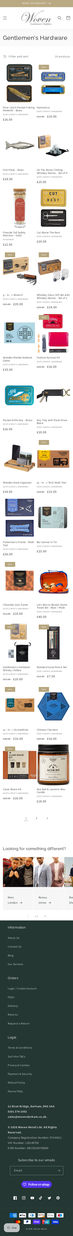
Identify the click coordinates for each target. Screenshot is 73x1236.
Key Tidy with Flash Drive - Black (53, 422)
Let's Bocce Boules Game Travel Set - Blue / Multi (52, 606)
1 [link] (26, 818)
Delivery (13, 1006)
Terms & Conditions (20, 1047)
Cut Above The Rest (48, 232)
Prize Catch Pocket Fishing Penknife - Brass (19, 109)
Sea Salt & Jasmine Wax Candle (51, 791)
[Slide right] (45, 916)
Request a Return (19, 1023)
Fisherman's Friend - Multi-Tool (19, 544)
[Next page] (47, 818)
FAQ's (11, 997)
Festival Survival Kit (48, 357)
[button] (5, 18)
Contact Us (15, 946)
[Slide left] (28, 916)
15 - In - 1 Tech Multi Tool (51, 482)
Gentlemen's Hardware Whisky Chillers (16, 669)
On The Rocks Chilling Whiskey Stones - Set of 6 (52, 172)
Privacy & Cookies (19, 1065)
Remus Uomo (43, 900)
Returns (13, 1014)
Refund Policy (16, 1082)
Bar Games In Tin (47, 542)
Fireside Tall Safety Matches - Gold (14, 234)
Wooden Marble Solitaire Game (17, 359)
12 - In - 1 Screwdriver (15, 730)
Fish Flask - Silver (13, 170)
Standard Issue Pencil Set (52, 667)
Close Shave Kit (12, 789)
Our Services (15, 964)
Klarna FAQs (15, 1091)
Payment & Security (20, 1074)
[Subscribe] (59, 1170)
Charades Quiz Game (15, 605)
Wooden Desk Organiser (17, 482)
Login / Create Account (22, 988)
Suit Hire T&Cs (16, 1056)
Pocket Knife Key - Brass (17, 420)
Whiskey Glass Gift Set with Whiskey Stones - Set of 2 (53, 297)
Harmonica (43, 107)
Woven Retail (40, 1228)
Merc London (13, 900)
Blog (10, 955)
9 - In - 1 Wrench (13, 295)
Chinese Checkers (47, 730)
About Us (13, 938)
